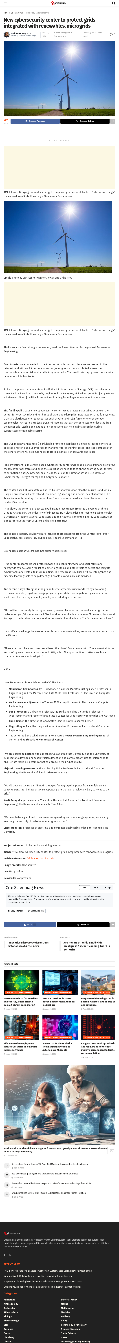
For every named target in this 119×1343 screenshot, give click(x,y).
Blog (6, 1325)
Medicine (65, 1312)
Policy (64, 1320)
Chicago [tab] (107, 888)
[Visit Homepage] (59, 3)
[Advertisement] (59, 132)
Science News (17, 13)
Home (6, 13)
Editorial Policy (69, 1299)
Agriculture (9, 1299)
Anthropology (11, 1304)
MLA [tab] (96, 888)
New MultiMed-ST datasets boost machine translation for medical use (58, 1001)
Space (64, 1337)
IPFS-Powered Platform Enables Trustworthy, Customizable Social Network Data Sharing (21, 1001)
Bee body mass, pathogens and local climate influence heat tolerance (44, 1173)
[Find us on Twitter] (9, 1255)
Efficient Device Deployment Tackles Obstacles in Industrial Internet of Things (20, 1046)
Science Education (70, 1329)
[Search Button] (113, 3)
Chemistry (9, 1337)
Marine (64, 1304)
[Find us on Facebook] (4, 1255)
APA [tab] (84, 888)
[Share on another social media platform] (112, 121)
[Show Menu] (5, 3)
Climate (7, 1341)
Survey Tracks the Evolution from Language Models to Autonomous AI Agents (57, 1046)
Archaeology (10, 1308)
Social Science (68, 1333)
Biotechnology (11, 1320)
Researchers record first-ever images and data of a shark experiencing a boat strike (51, 1183)
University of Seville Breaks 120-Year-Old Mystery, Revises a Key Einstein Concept (50, 1164)
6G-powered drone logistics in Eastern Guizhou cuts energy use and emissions (99, 1001)
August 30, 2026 (11, 1009)
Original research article (40, 858)
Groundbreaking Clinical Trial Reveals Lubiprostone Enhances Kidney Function (48, 1193)
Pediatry (65, 1316)
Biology (8, 1316)
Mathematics (67, 1308)
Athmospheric (11, 1312)
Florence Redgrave (22, 33)
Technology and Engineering (37, 13)
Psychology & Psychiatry (73, 1325)
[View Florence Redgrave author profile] (7, 35)
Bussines (8, 1329)
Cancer (7, 1333)
